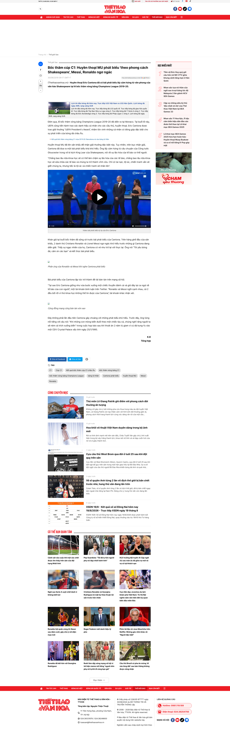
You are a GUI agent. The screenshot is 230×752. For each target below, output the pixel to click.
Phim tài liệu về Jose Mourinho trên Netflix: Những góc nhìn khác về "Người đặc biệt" (135, 632)
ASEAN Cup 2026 (53, 17)
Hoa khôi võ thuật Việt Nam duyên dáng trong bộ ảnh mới (116, 429)
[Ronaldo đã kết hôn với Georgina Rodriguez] (63, 651)
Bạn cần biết (171, 17)
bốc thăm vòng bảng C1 (109, 370)
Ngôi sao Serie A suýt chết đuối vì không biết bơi (62, 593)
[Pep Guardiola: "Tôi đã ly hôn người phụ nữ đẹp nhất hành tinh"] (99, 545)
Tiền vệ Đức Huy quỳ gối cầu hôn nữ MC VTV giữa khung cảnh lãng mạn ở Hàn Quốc (176, 76)
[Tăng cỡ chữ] (40, 81)
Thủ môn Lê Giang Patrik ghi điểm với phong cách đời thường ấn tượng (117, 403)
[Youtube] (186, 1)
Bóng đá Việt (94, 17)
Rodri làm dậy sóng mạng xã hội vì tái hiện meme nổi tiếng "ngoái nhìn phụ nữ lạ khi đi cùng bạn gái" (99, 666)
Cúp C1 (59, 370)
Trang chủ (42, 55)
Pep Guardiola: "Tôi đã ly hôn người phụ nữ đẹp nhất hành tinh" (99, 559)
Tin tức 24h (68, 17)
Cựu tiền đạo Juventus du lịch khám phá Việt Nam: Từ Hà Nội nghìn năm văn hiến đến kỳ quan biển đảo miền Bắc (134, 596)
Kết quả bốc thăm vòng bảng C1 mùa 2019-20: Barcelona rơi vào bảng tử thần (80, 139)
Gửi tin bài (176, 1)
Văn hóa (125, 17)
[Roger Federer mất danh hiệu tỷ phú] (99, 616)
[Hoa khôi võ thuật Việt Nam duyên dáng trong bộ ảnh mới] (66, 434)
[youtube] (180, 9)
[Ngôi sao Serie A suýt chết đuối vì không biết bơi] (63, 579)
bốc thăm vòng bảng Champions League (66, 376)
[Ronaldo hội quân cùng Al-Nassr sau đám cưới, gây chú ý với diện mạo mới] (63, 616)
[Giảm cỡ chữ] (40, 90)
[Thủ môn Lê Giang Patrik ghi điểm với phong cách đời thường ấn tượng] (66, 407)
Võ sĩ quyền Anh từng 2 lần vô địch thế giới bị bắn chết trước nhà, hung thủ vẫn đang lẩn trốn (117, 482)
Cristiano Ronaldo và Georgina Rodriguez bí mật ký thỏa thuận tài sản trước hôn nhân (99, 595)
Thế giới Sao (53, 55)
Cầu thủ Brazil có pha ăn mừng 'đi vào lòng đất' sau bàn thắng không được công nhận (135, 666)
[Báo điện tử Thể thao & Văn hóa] (115, 9)
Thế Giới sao (157, 17)
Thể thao (81, 17)
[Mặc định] (40, 86)
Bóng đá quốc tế (110, 17)
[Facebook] (182, 1)
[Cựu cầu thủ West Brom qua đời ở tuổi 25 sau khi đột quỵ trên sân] (66, 460)
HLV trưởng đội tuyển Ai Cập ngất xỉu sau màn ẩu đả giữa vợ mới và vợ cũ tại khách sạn (134, 561)
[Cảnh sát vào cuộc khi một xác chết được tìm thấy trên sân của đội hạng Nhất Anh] (63, 545)
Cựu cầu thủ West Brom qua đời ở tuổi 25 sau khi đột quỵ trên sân (116, 456)
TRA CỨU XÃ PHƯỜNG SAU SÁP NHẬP (156, 1)
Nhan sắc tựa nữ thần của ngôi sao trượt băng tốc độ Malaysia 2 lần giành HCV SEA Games (176, 91)
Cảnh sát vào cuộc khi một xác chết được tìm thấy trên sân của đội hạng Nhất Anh (63, 561)
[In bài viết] (40, 75)
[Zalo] (190, 9)
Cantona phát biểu (111, 376)
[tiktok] (185, 9)
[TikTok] (191, 1)
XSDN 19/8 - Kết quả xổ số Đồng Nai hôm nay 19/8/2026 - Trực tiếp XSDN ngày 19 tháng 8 (112, 509)
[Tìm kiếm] (40, 9)
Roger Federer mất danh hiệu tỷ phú (97, 630)
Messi (143, 376)
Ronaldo (52, 381)
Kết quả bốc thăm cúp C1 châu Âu (80, 370)
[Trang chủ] (41, 17)
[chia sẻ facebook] (40, 69)
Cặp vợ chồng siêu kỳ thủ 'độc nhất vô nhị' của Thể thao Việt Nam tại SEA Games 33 (175, 107)
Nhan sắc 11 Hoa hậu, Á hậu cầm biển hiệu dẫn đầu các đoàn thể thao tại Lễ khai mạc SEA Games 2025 (176, 122)
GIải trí (145, 17)
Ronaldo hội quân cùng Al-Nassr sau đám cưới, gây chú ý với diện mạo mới (62, 632)
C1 (50, 370)
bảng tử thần (93, 376)
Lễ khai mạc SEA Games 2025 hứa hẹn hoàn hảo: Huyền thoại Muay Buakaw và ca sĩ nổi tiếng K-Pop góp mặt (176, 140)
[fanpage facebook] (175, 9)
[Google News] (136, 78)
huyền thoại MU (129, 376)
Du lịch (135, 17)
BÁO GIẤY (138, 1)
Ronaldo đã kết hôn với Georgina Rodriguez (62, 664)
